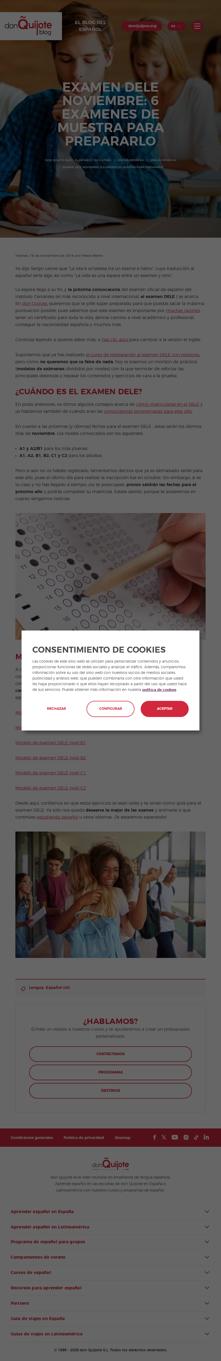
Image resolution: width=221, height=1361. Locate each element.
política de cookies (159, 690)
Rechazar (56, 709)
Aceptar (164, 709)
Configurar (110, 709)
